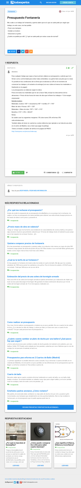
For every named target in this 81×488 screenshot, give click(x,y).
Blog (23, 479)
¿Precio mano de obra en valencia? (23, 227)
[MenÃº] (7, 2)
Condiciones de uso (37, 479)
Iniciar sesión (51, 2)
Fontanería (11, 11)
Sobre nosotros (13, 479)
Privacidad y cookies (49, 479)
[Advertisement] (30, 41)
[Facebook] (17, 482)
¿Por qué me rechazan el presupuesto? (25, 210)
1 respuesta (13, 221)
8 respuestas (14, 287)
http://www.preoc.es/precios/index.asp (24, 131)
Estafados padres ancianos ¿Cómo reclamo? (27, 391)
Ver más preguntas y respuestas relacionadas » (40, 407)
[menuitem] (19, 51)
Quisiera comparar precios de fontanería (25, 243)
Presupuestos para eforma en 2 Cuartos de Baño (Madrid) (33, 357)
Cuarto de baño (14, 374)
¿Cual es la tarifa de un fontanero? (23, 260)
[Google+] (20, 482)
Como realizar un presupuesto (21, 322)
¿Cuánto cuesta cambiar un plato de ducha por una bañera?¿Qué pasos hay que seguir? (39, 340)
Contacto (28, 479)
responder (24, 190)
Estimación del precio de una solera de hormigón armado (33, 276)
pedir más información (38, 190)
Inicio (6, 479)
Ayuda (19, 479)
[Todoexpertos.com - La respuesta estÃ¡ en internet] (20, 2)
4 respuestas (14, 270)
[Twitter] (14, 482)
